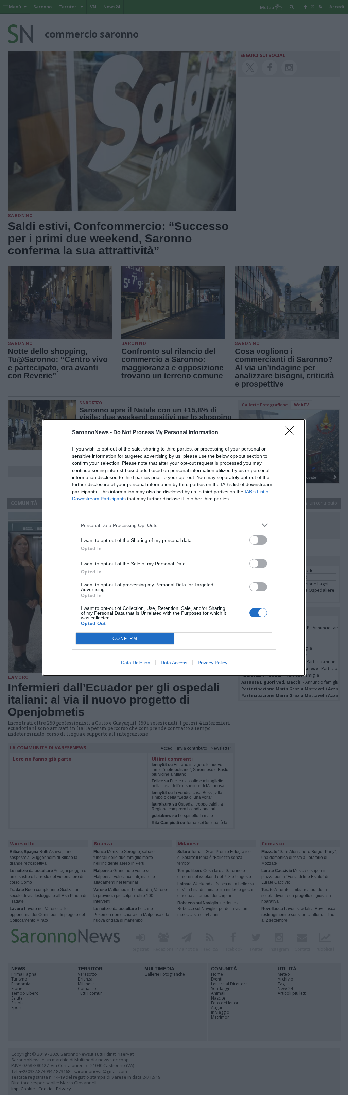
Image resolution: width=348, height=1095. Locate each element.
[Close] (291, 432)
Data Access (174, 662)
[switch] (258, 540)
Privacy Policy (212, 662)
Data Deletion (135, 662)
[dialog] (174, 547)
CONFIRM (125, 638)
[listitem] (174, 525)
